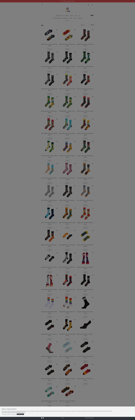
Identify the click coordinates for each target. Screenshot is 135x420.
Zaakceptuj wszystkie (20, 414)
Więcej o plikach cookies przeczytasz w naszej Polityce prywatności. (13, 412)
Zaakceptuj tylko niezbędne (6, 414)
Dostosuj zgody (14, 414)
